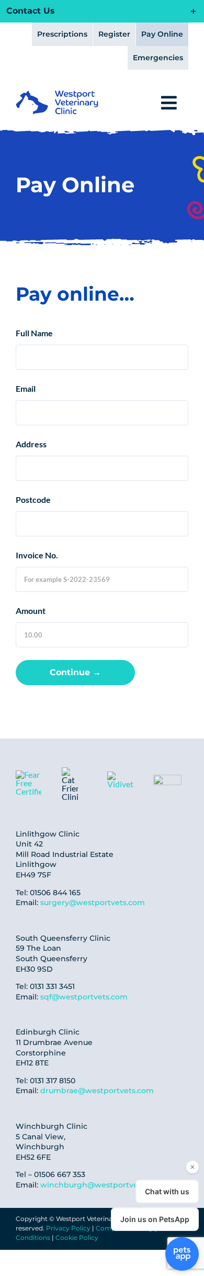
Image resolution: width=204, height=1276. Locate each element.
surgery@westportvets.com (92, 902)
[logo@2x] (57, 95)
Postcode (33, 499)
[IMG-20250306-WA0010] (121, 775)
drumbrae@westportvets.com (97, 1090)
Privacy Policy (68, 1228)
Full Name (34, 333)
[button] (101, 11)
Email (26, 388)
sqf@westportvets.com (84, 997)
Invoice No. (37, 555)
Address (31, 444)
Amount (31, 610)
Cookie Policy (76, 1237)
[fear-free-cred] (28, 774)
